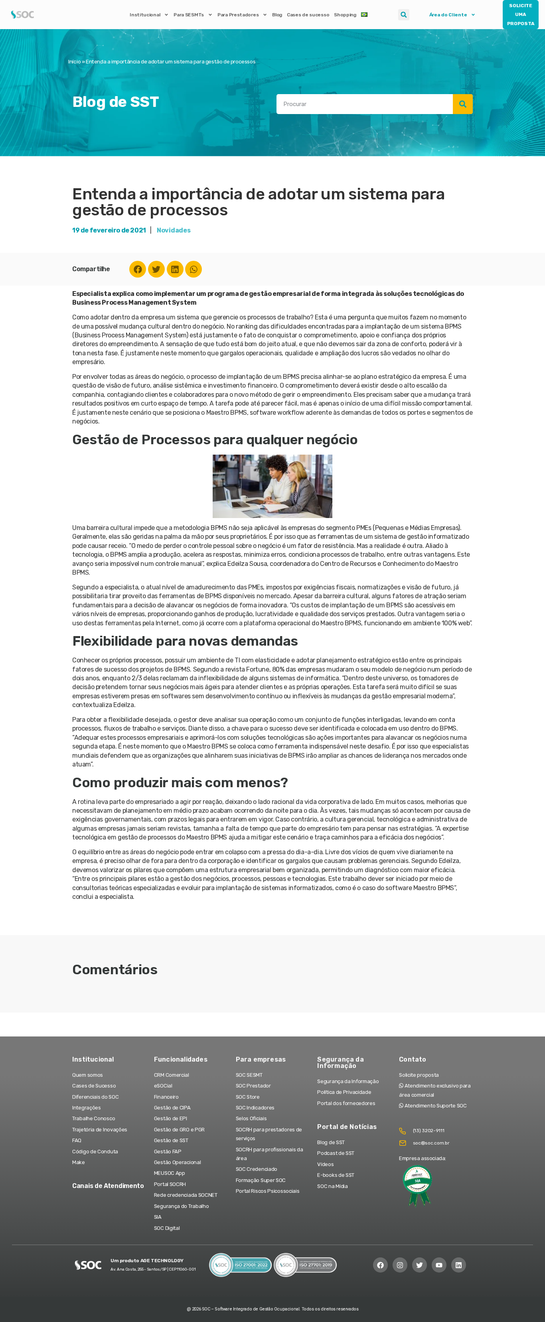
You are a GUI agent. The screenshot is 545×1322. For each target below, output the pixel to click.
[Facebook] (137, 269)
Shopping (345, 15)
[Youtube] (439, 1264)
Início (74, 61)
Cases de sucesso (308, 15)
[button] (403, 14)
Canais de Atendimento (108, 1186)
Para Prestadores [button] (238, 15)
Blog (277, 15)
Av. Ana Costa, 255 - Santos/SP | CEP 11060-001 (153, 1269)
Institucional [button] (145, 15)
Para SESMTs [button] (189, 15)
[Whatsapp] (193, 269)
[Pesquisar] (463, 104)
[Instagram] (400, 1264)
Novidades (173, 230)
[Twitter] (156, 269)
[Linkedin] (175, 269)
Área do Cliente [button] (448, 15)
